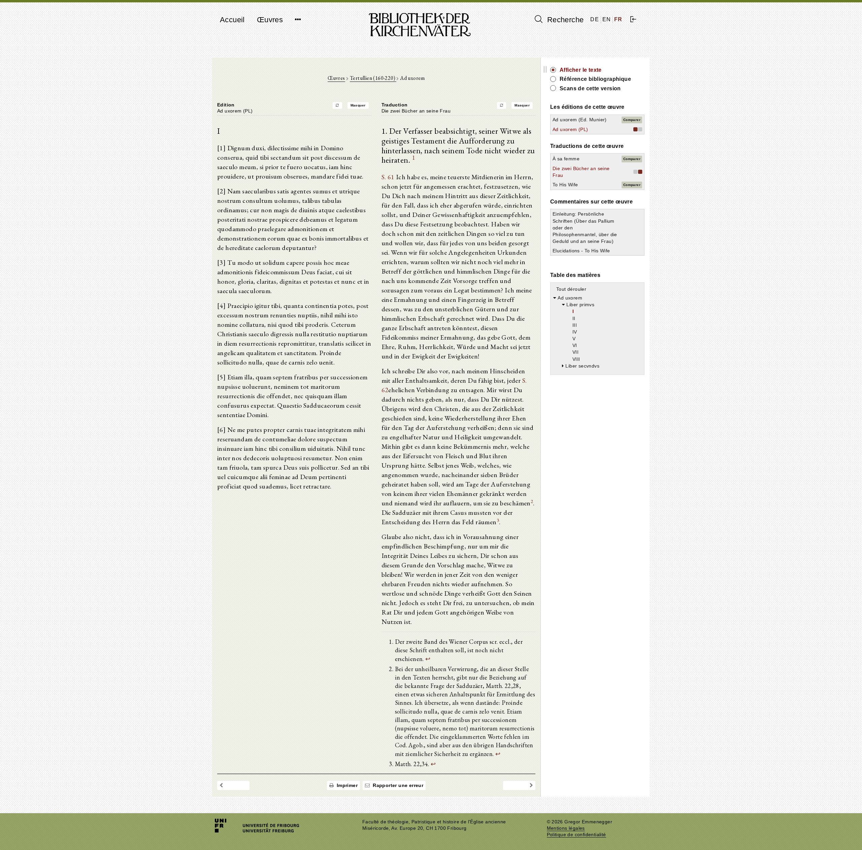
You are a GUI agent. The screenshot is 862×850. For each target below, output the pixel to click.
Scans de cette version (590, 88)
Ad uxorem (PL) (570, 129)
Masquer (358, 105)
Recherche (564, 19)
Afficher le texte (581, 70)
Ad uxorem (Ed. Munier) (580, 119)
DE (594, 19)
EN (606, 19)
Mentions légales (566, 828)
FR (618, 19)
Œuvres (270, 19)
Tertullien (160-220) (373, 78)
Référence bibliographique (595, 79)
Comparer (631, 120)
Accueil (232, 19)
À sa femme (566, 158)
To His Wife (565, 184)
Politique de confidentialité (576, 834)
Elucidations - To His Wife (581, 250)
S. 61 (388, 176)
